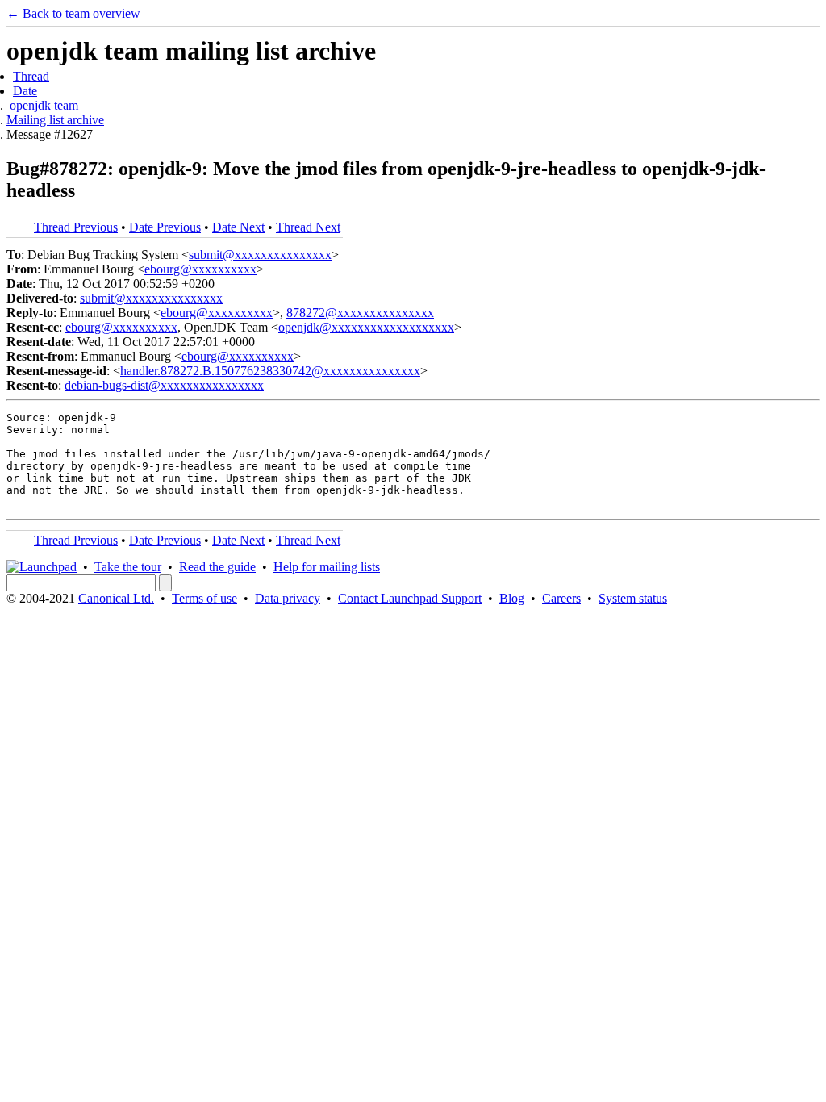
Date (25, 91)
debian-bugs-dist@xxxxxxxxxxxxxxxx (164, 385)
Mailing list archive (55, 120)
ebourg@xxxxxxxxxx (200, 269)
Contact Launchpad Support (410, 598)
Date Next (238, 227)
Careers (561, 598)
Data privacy (287, 598)
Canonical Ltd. (116, 598)
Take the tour (127, 567)
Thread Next (308, 227)
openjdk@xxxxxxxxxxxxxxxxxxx (366, 327)
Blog (511, 598)
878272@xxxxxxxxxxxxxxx (360, 312)
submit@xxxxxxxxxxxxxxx (260, 254)
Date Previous (165, 227)
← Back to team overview (73, 13)
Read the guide (217, 567)
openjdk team (44, 105)
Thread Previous (76, 227)
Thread (31, 76)
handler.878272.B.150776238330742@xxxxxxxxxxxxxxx (270, 371)
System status (633, 598)
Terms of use (204, 598)
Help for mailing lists (326, 567)
